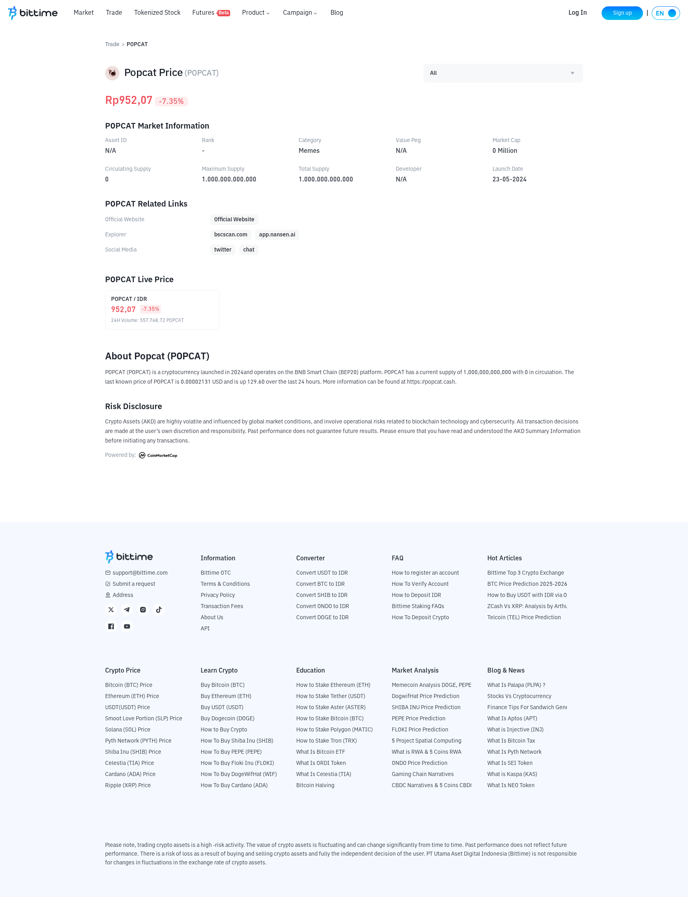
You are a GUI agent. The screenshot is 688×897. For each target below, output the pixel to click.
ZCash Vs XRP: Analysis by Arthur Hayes (537, 606)
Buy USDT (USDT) (222, 707)
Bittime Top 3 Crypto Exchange (525, 573)
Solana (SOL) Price (127, 730)
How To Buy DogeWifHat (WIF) (239, 774)
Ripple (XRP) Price (128, 785)
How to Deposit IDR (416, 595)
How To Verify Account (420, 584)
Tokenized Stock (157, 13)
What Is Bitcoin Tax (511, 741)
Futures (210, 13)
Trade (114, 13)
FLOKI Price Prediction (420, 730)
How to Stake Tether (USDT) (331, 696)
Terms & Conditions (225, 584)
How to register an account (425, 573)
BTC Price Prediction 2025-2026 (527, 584)
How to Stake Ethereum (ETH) (333, 685)
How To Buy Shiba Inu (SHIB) (237, 741)
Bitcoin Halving (315, 785)
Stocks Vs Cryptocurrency (519, 696)
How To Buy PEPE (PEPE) (231, 752)
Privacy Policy (218, 595)
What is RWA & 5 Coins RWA (426, 752)
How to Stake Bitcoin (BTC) (330, 719)
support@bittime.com (140, 573)
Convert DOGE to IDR (322, 617)
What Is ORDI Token (321, 763)
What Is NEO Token (511, 785)
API (205, 629)
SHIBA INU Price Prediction (426, 707)
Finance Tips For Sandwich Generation (535, 707)
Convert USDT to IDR (322, 573)
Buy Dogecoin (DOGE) (228, 719)
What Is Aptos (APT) (512, 719)
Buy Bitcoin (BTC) (223, 685)
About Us (212, 617)
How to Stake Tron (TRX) (326, 741)
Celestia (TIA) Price (129, 763)
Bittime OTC (216, 573)
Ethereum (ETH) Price (132, 696)
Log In (578, 13)
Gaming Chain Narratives (423, 774)
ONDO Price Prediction (420, 763)
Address (123, 595)
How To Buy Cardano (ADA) (234, 785)
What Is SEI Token (510, 763)
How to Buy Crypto (224, 730)
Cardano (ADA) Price (130, 774)
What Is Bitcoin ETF (320, 752)
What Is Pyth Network (514, 752)
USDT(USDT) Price (127, 707)
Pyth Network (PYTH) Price (138, 741)
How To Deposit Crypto (420, 617)
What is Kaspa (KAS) (512, 774)
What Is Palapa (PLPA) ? (516, 685)
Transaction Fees (222, 606)
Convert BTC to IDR (320, 584)
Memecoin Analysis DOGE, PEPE (431, 685)
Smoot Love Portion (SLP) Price (143, 719)
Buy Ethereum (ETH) (226, 696)
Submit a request (134, 584)
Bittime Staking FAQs (418, 606)
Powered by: (121, 455)
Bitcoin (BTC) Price (128, 685)
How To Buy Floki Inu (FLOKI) (237, 763)
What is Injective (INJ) (515, 730)
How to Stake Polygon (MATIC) (334, 730)
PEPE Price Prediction (419, 719)
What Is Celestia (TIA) (324, 774)
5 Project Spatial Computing (426, 741)
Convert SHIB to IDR (322, 595)
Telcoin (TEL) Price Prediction (524, 617)
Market (84, 13)
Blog (336, 13)
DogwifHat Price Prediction (425, 696)
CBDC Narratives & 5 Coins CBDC (433, 785)
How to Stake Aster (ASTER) (331, 707)
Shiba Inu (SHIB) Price (133, 752)
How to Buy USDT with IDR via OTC (530, 595)
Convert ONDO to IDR (322, 606)
